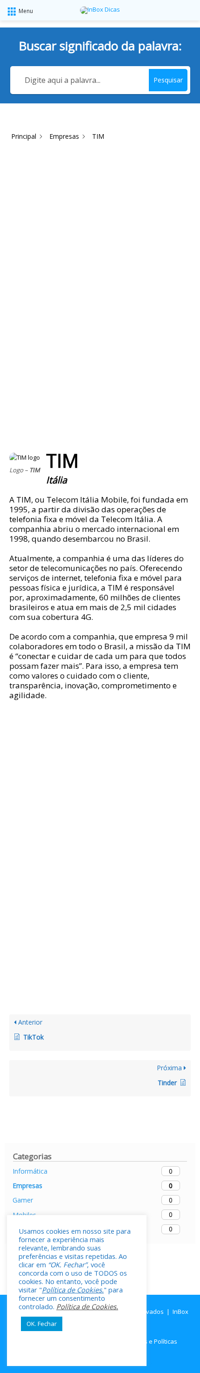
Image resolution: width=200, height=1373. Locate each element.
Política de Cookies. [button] (73, 1289)
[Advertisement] (100, 246)
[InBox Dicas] (100, 10)
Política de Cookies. (87, 1306)
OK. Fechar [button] (42, 1323)
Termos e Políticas (151, 1341)
